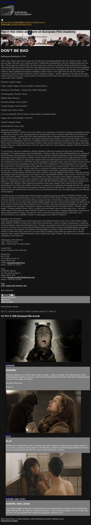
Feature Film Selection (14, 286)
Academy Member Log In (34, 22)
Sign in (19, 45)
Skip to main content (8, 2)
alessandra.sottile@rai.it (16, 263)
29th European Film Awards (10, 56)
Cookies (19, 519)
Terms (7, 519)
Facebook (5, 295)
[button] (2, 20)
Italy (25, 286)
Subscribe (4, 41)
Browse (4, 22)
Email (13, 295)
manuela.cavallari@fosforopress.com (21, 277)
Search (11, 22)
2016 (3, 286)
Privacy (13, 519)
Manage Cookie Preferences (33, 519)
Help (3, 519)
